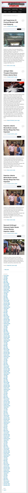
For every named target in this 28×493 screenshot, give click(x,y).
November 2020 (7, 370)
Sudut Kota (14, 11)
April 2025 (6, 297)
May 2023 (5, 329)
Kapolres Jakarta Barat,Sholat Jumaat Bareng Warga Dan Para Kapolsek (11, 129)
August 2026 (6, 275)
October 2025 (6, 289)
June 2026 (6, 278)
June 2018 (6, 409)
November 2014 (7, 468)
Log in (5, 490)
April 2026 (6, 281)
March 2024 (6, 315)
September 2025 (7, 290)
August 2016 (6, 440)
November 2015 (7, 452)
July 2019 (5, 392)
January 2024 (6, 318)
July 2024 (5, 309)
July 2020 (5, 375)
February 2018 (6, 415)
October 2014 (6, 470)
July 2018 (5, 408)
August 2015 (6, 456)
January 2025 (6, 301)
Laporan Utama (15, 9)
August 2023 (6, 325)
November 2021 (7, 353)
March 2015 (6, 463)
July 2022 (5, 342)
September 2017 (7, 422)
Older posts (6, 269)
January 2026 (6, 285)
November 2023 (7, 320)
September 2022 (7, 340)
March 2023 (6, 331)
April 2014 (6, 478)
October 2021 (6, 355)
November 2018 (7, 403)
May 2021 (5, 362)
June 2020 (6, 377)
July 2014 (5, 474)
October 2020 (6, 371)
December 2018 (7, 401)
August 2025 (6, 292)
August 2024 (6, 308)
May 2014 (5, 477)
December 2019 (7, 385)
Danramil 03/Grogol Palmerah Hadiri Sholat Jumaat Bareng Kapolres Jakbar (11, 228)
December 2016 (7, 434)
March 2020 (6, 381)
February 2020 (6, 382)
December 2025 (7, 286)
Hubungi (19, 11)
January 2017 (6, 433)
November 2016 (7, 435)
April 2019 (6, 396)
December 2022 (7, 336)
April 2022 (6, 346)
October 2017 (6, 420)
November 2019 (7, 386)
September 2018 (7, 405)
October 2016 (6, 437)
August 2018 (6, 407)
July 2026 (5, 277)
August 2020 (6, 374)
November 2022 (7, 337)
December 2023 (7, 319)
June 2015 (6, 459)
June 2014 (6, 475)
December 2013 (7, 483)
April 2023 (6, 330)
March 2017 (6, 430)
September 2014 (7, 471)
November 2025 (7, 288)
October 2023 (6, 322)
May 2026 (5, 279)
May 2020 (5, 378)
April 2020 (6, 379)
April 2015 (6, 461)
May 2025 (5, 296)
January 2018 (6, 416)
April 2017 (6, 429)
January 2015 (6, 466)
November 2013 (7, 485)
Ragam (5, 11)
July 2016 (5, 441)
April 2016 (6, 445)
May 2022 (5, 345)
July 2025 (5, 293)
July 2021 (5, 359)
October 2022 (6, 338)
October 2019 (6, 388)
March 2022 (6, 348)
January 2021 (6, 367)
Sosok (9, 11)
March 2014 (6, 479)
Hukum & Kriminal (7, 9)
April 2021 (6, 363)
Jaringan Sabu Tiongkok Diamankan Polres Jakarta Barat (11, 73)
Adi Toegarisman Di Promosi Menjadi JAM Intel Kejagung (11, 22)
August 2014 (6, 472)
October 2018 (6, 404)
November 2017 (7, 419)
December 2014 (7, 467)
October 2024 (6, 305)
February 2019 (6, 398)
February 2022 (6, 349)
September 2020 (7, 372)
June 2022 (6, 344)
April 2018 (6, 412)
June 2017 (6, 426)
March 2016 (6, 446)
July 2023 (5, 326)
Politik (21, 9)
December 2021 (7, 352)
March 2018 (6, 414)
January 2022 (6, 351)
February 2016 (6, 448)
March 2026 (6, 282)
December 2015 (7, 451)
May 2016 (5, 444)
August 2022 (6, 341)
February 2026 (6, 283)
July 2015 (5, 457)
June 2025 (6, 294)
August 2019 (6, 390)
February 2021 (6, 366)
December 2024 (7, 303)
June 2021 (6, 360)
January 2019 (6, 400)
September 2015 (7, 455)
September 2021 (7, 356)
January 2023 (6, 334)
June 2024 (6, 311)
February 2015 (6, 464)
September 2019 (7, 389)
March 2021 (6, 364)
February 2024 (6, 316)
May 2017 (5, 427)
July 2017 (5, 425)
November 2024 (7, 304)
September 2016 (7, 438)
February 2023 (6, 333)
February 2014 (6, 481)
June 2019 (6, 393)
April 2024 (6, 314)
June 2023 (6, 327)
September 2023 (7, 323)
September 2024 (7, 307)
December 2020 (7, 368)
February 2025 (6, 300)
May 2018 (5, 411)
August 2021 (6, 357)
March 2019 (6, 397)
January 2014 (6, 482)
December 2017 (7, 418)
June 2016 (6, 442)
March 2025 (6, 299)
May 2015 (5, 460)
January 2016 (6, 449)
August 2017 (6, 423)
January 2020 (6, 383)
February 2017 (6, 431)
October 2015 (6, 453)
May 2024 (5, 312)
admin (16, 26)
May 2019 (5, 394)
